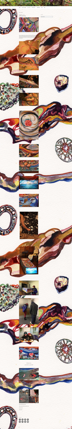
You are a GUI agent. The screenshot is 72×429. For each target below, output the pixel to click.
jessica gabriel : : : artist (29, 2)
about (19, 7)
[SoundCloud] (20, 422)
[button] (23, 396)
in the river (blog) (24, 7)
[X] (20, 420)
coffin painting (22, 15)
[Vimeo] (25, 420)
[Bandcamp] (22, 422)
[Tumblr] (28, 420)
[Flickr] (28, 422)
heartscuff (21, 387)
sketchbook (38, 7)
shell (44, 7)
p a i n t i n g (28, 7)
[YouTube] (25, 422)
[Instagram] (22, 420)
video (42, 7)
